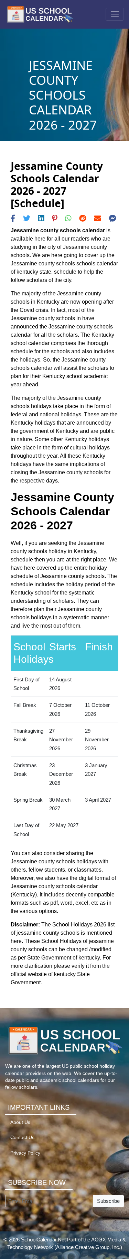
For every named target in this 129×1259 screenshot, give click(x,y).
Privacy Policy (25, 1153)
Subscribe (108, 1201)
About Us (20, 1122)
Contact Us (22, 1137)
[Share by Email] (97, 218)
